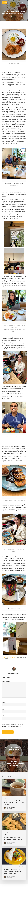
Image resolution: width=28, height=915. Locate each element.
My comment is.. (6, 681)
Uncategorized (7, 832)
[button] (25, 2)
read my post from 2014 (9, 657)
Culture (21, 832)
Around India (14, 798)
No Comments (22, 16)
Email (3, 709)
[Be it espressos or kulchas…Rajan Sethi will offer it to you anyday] (14, 795)
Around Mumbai (11, 8)
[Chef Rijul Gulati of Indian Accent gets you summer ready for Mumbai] (14, 864)
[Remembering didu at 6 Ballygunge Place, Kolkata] (14, 829)
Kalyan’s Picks (7, 798)
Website (4, 715)
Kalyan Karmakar (7, 16)
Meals (19, 8)
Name (3, 702)
